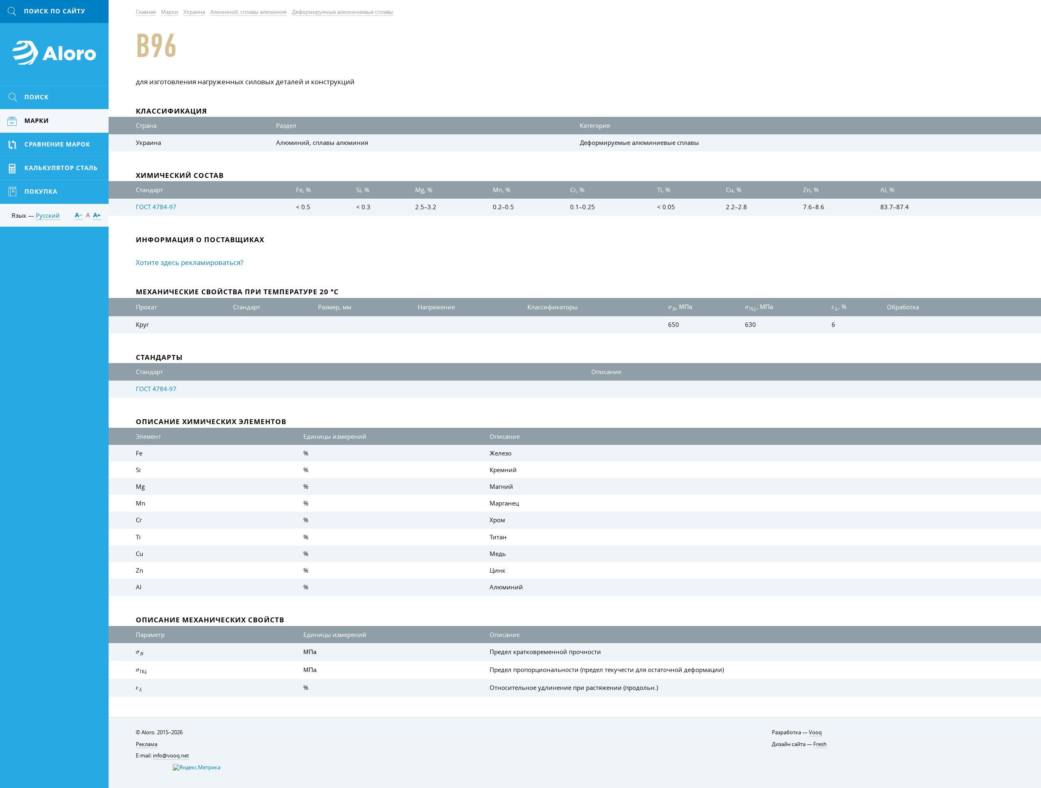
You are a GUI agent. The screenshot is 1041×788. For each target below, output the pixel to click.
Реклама (146, 744)
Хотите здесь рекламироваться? (189, 262)
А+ (97, 215)
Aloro (54, 57)
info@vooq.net (171, 755)
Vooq (815, 732)
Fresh (820, 744)
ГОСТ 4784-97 (156, 207)
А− (79, 215)
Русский (48, 215)
